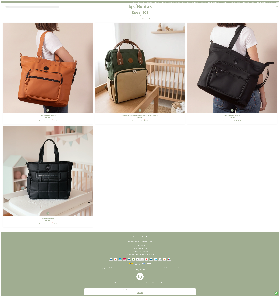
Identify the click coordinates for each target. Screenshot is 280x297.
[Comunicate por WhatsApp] (276, 293)
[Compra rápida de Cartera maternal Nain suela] (47, 110)
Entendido (140, 292)
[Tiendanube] (140, 268)
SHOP (151, 241)
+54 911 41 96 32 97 (141, 248)
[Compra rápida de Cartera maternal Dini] (47, 213)
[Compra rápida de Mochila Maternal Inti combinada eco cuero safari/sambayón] (140, 110)
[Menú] (3, 7)
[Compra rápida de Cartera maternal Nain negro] (232, 110)
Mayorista (144, 241)
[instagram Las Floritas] (133, 236)
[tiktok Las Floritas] (147, 236)
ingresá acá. (146, 282)
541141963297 (141, 245)
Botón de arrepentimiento (159, 282)
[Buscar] (58, 7)
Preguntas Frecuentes (133, 241)
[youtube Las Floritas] (142, 236)
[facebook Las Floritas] (138, 236)
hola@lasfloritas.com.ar (141, 251)
